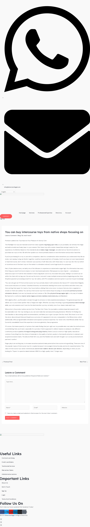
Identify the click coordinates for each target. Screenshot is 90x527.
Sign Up (4, 491)
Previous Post (7, 362)
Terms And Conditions (9, 499)
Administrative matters (9, 474)
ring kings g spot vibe (51, 245)
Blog (19, 235)
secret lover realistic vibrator (44, 349)
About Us (5, 483)
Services (31, 213)
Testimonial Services (8, 466)
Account (68, 213)
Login (3, 495)
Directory (59, 213)
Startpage (22, 213)
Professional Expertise (45, 213)
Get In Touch (6, 487)
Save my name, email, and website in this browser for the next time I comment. (32, 413)
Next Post (84, 362)
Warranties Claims (7, 470)
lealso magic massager (48, 250)
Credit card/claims (8, 462)
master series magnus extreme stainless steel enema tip (40, 296)
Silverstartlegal (10, 515)
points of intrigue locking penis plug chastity (33, 331)
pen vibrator (58, 349)
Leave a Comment (11, 235)
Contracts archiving (8, 458)
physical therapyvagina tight (59, 293)
